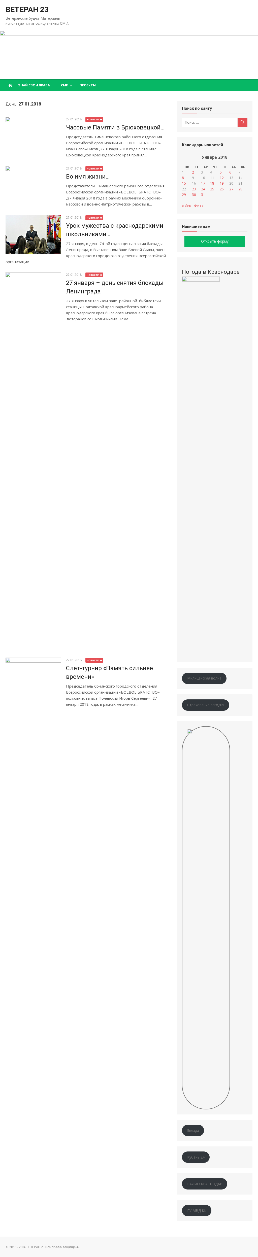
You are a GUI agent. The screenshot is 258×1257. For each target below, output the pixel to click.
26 (222, 189)
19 (222, 183)
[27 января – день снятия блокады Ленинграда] (33, 461)
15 (184, 183)
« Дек (186, 205)
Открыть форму (215, 241)
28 (240, 189)
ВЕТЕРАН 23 (27, 9)
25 (212, 189)
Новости (93, 119)
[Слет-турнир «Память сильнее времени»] (33, 846)
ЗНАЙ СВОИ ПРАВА (34, 85)
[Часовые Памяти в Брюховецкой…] (33, 137)
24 (203, 189)
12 (222, 177)
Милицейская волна (204, 678)
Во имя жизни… (88, 176)
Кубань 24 (196, 1157)
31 (203, 194)
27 (231, 189)
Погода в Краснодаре (211, 271)
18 (212, 183)
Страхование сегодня (205, 704)
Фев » (199, 205)
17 (203, 183)
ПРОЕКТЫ (88, 85)
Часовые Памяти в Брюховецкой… (115, 127)
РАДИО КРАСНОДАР (204, 1183)
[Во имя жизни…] (33, 187)
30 (194, 194)
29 (184, 194)
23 (194, 189)
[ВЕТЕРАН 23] (129, 55)
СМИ (65, 85)
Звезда (193, 1130)
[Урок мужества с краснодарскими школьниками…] (33, 234)
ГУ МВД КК (196, 1210)
